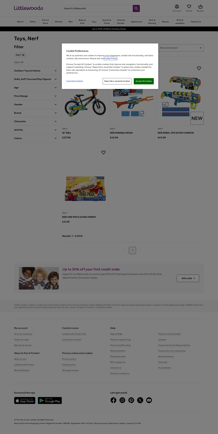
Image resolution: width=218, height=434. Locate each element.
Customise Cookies (74, 81)
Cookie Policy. (110, 58)
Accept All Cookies (144, 81)
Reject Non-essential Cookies (117, 81)
